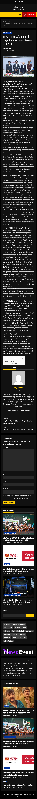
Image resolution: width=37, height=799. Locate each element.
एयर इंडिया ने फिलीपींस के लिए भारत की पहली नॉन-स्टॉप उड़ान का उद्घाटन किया (17, 420)
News (4, 781)
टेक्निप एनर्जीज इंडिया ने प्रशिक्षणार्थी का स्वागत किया (18, 785)
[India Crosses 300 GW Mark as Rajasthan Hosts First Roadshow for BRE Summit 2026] (18, 524)
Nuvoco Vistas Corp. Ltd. (11, 634)
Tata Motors (7, 638)
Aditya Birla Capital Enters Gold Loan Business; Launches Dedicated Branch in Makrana (18, 570)
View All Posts (25, 411)
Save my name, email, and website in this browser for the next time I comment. (18, 497)
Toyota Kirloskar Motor (19, 638)
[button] (3, 14)
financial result (8, 628)
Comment (7, 447)
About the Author (10, 361)
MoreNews (29, 794)
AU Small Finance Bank (18, 624)
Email (5, 481)
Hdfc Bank (7, 631)
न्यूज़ (10, 32)
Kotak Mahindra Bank (18, 631)
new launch (29, 631)
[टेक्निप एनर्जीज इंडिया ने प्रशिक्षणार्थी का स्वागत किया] (18, 781)
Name (5, 474)
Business (5, 32)
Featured (13, 533)
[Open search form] (20, 14)
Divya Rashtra (8, 48)
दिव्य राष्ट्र (18, 7)
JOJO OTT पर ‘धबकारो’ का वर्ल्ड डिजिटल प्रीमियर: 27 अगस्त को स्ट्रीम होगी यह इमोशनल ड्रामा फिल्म (18, 711)
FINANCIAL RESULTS (20, 628)
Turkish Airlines (8, 641)
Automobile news (15, 595)
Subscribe (31, 15)
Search (5, 610)
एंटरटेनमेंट (7, 706)
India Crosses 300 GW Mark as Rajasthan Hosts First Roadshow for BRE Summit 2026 (18, 539)
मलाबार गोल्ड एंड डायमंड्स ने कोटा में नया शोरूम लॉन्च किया (18, 428)
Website (5, 489)
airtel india (7, 624)
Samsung (22, 634)
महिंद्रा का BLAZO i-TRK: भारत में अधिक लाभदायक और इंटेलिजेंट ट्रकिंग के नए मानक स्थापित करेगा (17, 601)
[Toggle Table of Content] (21, 358)
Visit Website (11, 411)
